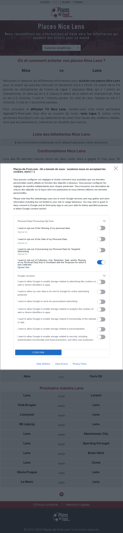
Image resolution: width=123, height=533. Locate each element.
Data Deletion (43, 363)
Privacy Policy (80, 363)
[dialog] (61, 266)
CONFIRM (38, 352)
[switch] (101, 228)
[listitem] (61, 221)
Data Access (61, 363)
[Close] (117, 169)
